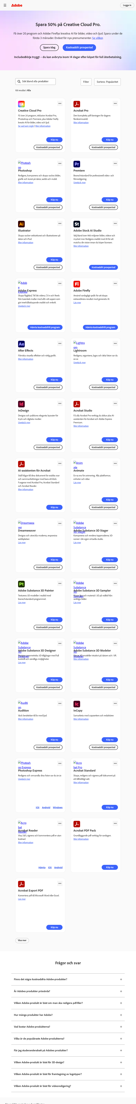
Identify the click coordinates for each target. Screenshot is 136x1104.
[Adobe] (17, 5)
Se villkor (97, 38)
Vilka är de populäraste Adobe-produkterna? (39, 1038)
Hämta (41, 867)
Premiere (79, 170)
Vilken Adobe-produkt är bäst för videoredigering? (42, 1086)
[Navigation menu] (5, 5)
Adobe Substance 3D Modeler (92, 650)
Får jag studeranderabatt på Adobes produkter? (41, 1050)
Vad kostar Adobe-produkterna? (32, 1026)
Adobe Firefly (81, 290)
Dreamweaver (27, 530)
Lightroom (80, 350)
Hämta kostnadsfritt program (45, 327)
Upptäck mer (79, 182)
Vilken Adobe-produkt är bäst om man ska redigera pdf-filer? (48, 1003)
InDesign (23, 410)
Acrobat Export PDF (30, 890)
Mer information (42, 126)
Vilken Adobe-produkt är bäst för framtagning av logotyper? (48, 1074)
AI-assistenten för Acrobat (34, 470)
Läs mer (77, 302)
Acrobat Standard (84, 770)
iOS (37, 807)
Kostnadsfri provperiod (79, 47)
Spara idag (49, 47)
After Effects (25, 350)
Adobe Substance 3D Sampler (92, 590)
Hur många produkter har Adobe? (33, 1014)
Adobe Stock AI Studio (87, 230)
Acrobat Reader (28, 830)
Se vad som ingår (26, 126)
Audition (23, 710)
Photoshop (25, 170)
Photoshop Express (30, 770)
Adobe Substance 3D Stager (90, 530)
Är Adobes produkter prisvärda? (32, 991)
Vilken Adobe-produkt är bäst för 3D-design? (39, 1062)
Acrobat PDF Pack (84, 830)
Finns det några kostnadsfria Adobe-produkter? (40, 979)
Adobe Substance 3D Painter (36, 590)
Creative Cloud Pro (29, 110)
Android (46, 807)
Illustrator (24, 230)
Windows (58, 807)
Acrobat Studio (82, 410)
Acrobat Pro (80, 110)
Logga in (127, 5)
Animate (78, 470)
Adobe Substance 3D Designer (37, 650)
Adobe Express (27, 290)
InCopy (77, 710)
